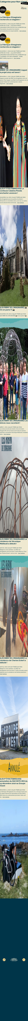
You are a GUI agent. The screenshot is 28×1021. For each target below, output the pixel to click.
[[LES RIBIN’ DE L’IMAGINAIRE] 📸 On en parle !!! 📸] (14, 305)
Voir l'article (22, 31)
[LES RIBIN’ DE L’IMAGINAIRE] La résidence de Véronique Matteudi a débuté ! (13, 541)
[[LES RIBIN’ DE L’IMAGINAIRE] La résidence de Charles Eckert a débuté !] (14, 656)
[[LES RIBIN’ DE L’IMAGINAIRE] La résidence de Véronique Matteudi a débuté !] (14, 537)
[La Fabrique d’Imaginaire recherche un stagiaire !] (5, 15)
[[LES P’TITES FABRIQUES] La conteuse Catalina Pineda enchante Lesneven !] (14, 186)
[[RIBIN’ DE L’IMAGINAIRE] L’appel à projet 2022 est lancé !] (4, 68)
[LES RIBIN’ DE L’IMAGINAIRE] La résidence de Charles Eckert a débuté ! (13, 660)
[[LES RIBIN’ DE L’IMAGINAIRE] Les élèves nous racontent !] (14, 418)
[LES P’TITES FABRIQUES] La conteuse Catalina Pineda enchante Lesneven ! (12, 191)
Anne (23, 23)
